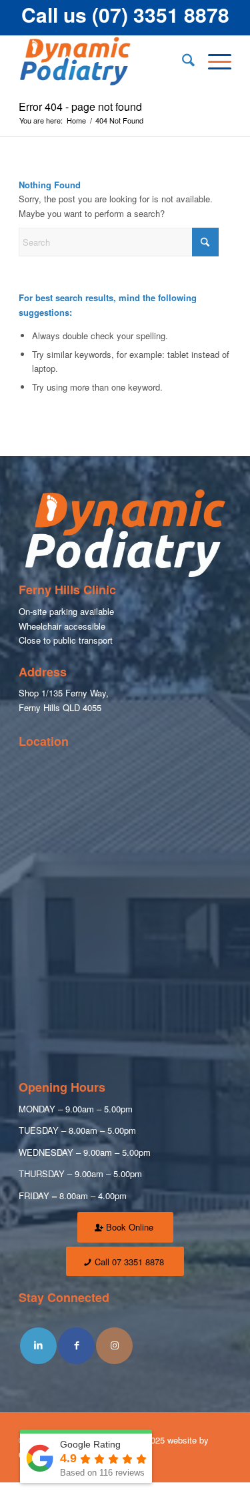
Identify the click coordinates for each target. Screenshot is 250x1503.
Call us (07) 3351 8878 (125, 14)
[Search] (182, 61)
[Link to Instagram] (114, 1345)
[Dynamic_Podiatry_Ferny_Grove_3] (104, 61)
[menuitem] (182, 61)
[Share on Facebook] (76, 1345)
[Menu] (213, 61)
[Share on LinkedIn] (38, 1345)
